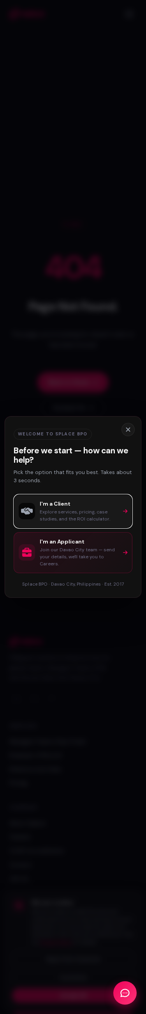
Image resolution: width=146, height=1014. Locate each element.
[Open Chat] (125, 993)
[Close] (128, 429)
